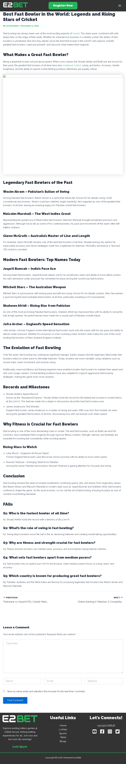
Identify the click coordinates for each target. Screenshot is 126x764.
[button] (63, 5)
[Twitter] (117, 731)
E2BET (16, 746)
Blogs (63, 741)
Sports (63, 733)
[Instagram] (110, 731)
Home (63, 725)
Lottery (63, 729)
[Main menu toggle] (119, 5)
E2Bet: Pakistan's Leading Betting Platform (17, 8)
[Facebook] (102, 731)
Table (63, 737)
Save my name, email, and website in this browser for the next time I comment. (46, 691)
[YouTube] (94, 731)
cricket (76, 33)
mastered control (72, 65)
